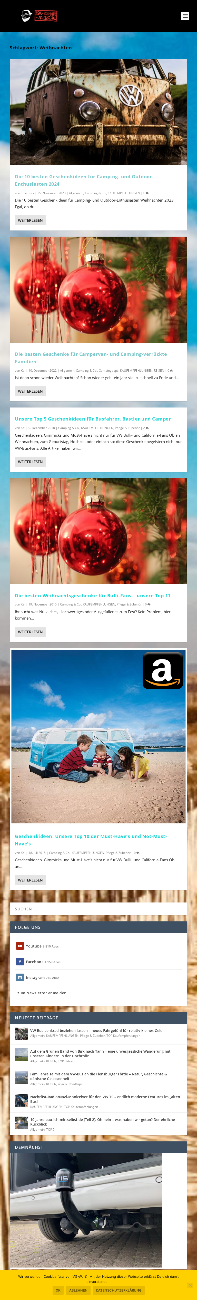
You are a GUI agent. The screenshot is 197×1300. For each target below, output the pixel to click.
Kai (23, 370)
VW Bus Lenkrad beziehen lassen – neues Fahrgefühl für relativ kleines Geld (96, 1030)
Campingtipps (109, 370)
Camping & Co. (95, 193)
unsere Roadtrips (70, 1084)
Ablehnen (78, 1290)
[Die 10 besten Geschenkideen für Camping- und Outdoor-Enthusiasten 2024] (98, 112)
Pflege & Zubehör (127, 428)
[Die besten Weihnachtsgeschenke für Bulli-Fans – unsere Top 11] (98, 531)
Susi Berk (27, 193)
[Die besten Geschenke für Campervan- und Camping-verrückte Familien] (98, 290)
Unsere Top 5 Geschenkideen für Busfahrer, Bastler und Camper (93, 419)
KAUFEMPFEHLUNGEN (124, 193)
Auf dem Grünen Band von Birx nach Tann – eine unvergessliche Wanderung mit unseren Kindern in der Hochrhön (100, 1053)
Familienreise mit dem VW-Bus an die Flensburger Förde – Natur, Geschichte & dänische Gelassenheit (98, 1076)
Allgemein (76, 193)
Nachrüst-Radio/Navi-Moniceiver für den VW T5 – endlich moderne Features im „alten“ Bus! (106, 1099)
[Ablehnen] (190, 1285)
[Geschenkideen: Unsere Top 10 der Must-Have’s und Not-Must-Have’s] (98, 736)
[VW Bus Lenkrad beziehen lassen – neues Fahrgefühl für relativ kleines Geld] (21, 1034)
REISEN (159, 370)
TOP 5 (50, 1129)
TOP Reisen (66, 1061)
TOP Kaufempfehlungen (123, 1035)
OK (58, 1290)
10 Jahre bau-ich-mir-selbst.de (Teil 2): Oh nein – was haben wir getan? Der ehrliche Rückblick (102, 1122)
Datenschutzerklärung (119, 1290)
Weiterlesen (30, 220)
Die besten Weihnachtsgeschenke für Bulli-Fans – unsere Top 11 (93, 595)
